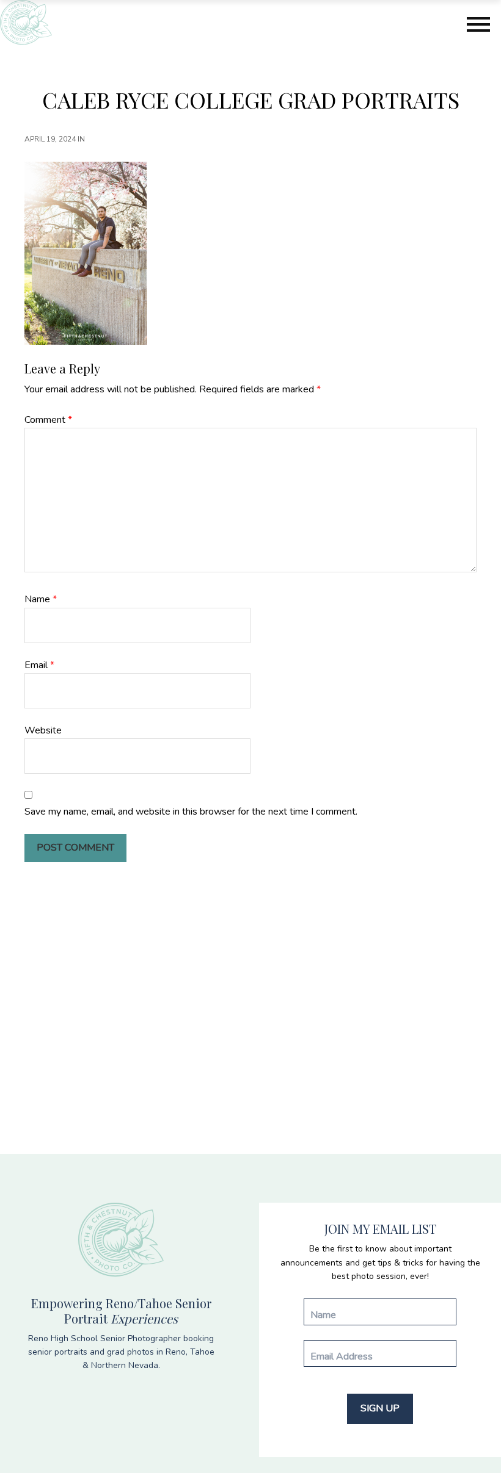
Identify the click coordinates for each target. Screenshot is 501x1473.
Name (40, 599)
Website (43, 730)
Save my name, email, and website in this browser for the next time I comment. (190, 811)
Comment (48, 420)
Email (39, 665)
